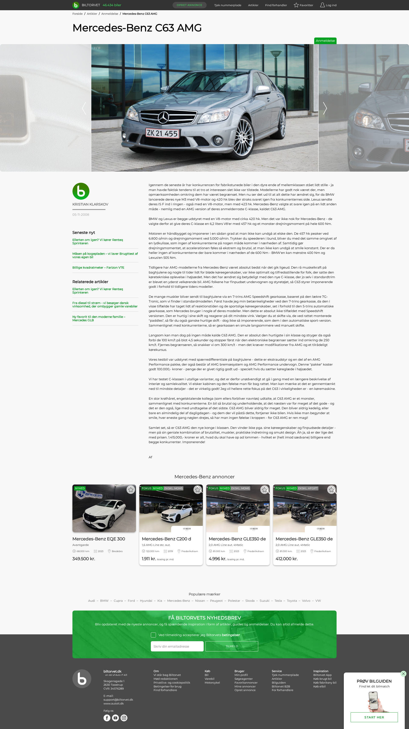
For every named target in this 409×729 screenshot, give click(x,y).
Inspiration (320, 671)
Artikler (253, 5)
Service (277, 671)
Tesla (278, 601)
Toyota (292, 601)
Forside (77, 13)
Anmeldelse (109, 13)
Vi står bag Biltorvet (167, 675)
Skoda (250, 601)
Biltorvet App (322, 675)
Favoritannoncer (246, 682)
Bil (207, 675)
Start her (374, 717)
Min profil (241, 675)
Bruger (239, 671)
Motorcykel (212, 682)
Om (156, 671)
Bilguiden (279, 682)
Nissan (200, 601)
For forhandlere (282, 690)
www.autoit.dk (114, 703)
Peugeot (216, 601)
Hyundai (146, 601)
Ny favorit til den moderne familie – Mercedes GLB (98, 318)
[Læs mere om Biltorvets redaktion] (105, 191)
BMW (104, 601)
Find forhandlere (165, 690)
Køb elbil (319, 686)
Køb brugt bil (322, 678)
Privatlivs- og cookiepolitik (172, 682)
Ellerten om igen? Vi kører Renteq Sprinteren (97, 241)
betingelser (231, 635)
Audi (91, 601)
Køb (207, 671)
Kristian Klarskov (90, 204)
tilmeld (232, 646)
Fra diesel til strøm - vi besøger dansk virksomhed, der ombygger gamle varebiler (105, 304)
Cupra (118, 601)
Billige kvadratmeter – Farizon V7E (98, 267)
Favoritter (306, 5)
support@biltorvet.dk (118, 699)
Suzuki (264, 601)
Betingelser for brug (167, 686)
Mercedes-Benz (178, 601)
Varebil (210, 678)
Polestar (234, 601)
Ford (131, 601)
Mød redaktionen (166, 678)
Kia (159, 601)
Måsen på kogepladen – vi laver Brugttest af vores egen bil (105, 255)
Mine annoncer (245, 686)
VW (318, 601)
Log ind (331, 5)
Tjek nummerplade (227, 5)
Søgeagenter (244, 678)
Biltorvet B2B (281, 686)
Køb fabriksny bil (325, 682)
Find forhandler (276, 5)
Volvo (306, 601)
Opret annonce (189, 5)
